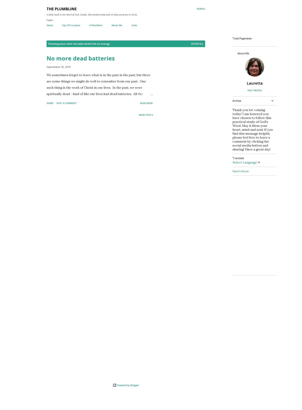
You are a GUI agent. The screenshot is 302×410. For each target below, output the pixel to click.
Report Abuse (240, 171)
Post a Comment (66, 103)
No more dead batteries (81, 58)
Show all (197, 44)
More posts (146, 114)
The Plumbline (62, 8)
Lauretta (255, 83)
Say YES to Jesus (71, 25)
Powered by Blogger (128, 385)
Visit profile (254, 90)
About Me (117, 25)
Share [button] (50, 103)
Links (134, 25)
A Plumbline (95, 25)
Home (50, 25)
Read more (146, 103)
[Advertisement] (253, 225)
